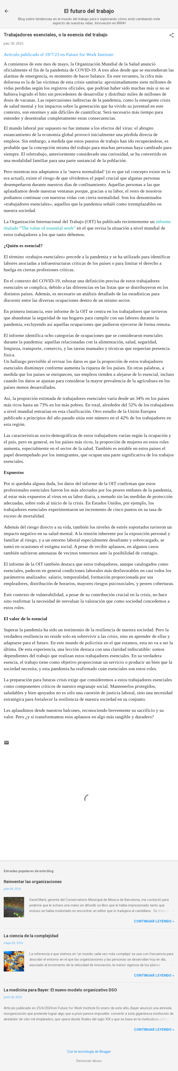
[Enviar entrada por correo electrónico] (6, 744)
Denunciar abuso (89, 1061)
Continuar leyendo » (154, 921)
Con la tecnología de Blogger (89, 1051)
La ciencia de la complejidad (31, 935)
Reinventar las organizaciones (33, 881)
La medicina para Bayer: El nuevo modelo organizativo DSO (60, 989)
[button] (171, 35)
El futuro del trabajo (89, 11)
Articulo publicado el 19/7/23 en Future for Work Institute (58, 54)
